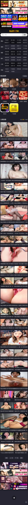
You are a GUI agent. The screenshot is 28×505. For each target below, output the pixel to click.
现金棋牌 (19, 42)
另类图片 (25, 60)
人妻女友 (19, 63)
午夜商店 (13, 69)
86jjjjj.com (14, 31)
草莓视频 (19, 69)
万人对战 (19, 40)
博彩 (2, 41)
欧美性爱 (25, 51)
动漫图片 (25, 57)
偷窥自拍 (7, 57)
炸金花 (12, 42)
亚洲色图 (13, 57)
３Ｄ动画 (25, 46)
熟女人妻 (7, 48)
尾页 (21, 458)
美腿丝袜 (7, 60)
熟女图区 (19, 60)
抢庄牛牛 (25, 42)
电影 (2, 52)
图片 (2, 58)
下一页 (16, 458)
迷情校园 (7, 65)
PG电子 (7, 40)
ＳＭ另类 (25, 48)
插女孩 (6, 69)
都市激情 (7, 63)
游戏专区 (25, 40)
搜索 (25, 34)
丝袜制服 (13, 48)
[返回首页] (26, 502)
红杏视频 (7, 71)
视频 (2, 47)
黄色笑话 (19, 65)
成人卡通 (19, 51)
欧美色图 (19, 57)
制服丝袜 (7, 54)
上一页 (11, 458)
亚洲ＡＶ (7, 46)
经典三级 (13, 54)
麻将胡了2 (7, 42)
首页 (7, 458)
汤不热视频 (24, 69)
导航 (2, 70)
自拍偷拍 (13, 46)
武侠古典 (25, 63)
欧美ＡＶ (19, 46)
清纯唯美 (13, 60)
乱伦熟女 (19, 54)
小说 (2, 64)
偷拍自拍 (13, 51)
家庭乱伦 (13, 63)
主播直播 (19, 48)
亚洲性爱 (7, 51)
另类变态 (25, 54)
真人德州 (13, 40)
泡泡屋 (12, 71)
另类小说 (13, 65)
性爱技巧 (25, 65)
